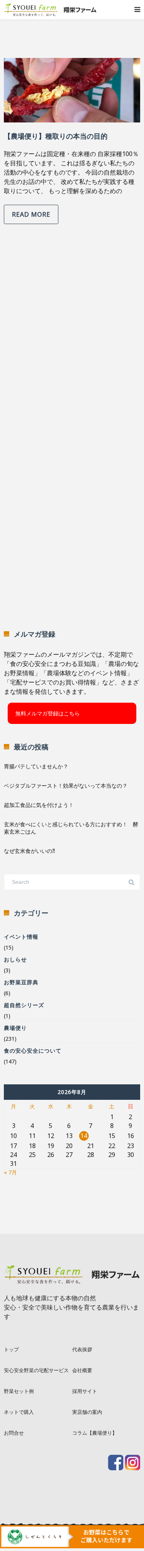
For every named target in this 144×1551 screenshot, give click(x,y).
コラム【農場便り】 (94, 1432)
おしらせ (15, 959)
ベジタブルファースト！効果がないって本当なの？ (65, 785)
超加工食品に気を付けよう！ (39, 805)
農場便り (15, 1027)
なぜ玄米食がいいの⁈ (29, 850)
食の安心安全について (32, 1050)
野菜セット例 (19, 1391)
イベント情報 (21, 936)
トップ (11, 1349)
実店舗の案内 (87, 1411)
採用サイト (84, 1391)
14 (83, 1135)
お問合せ (14, 1432)
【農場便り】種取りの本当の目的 (56, 136)
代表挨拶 (82, 1349)
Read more (31, 214)
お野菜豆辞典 (21, 982)
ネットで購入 (19, 1411)
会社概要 (82, 1370)
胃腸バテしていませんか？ (36, 766)
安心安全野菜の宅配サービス (36, 1370)
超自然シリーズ (24, 1005)
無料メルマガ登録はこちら (47, 713)
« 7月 (10, 1172)
